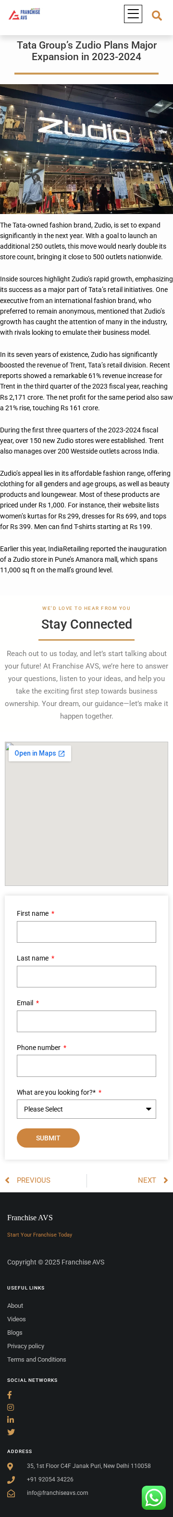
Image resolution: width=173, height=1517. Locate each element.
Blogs (15, 1332)
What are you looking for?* (57, 1092)
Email (26, 1003)
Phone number (39, 1047)
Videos (16, 1319)
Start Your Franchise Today (39, 1235)
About (15, 1305)
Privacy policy (25, 1346)
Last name (33, 958)
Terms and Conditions (36, 1359)
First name (33, 913)
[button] (133, 14)
